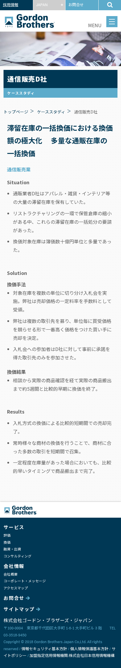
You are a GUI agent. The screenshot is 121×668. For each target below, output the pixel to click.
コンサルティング (17, 556)
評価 (7, 535)
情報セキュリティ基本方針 (44, 649)
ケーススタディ (51, 112)
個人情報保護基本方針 (89, 649)
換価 (7, 542)
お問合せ (76, 5)
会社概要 (11, 574)
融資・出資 (12, 549)
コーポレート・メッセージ (25, 581)
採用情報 (10, 5)
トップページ (16, 112)
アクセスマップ (16, 588)
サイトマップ (19, 609)
